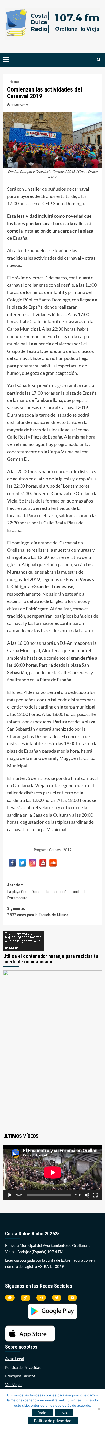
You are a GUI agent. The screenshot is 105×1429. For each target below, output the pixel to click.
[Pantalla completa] (95, 1195)
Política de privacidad (52, 1420)
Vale (42, 1412)
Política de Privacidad (23, 1367)
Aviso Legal (14, 1358)
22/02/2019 (19, 105)
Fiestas (14, 82)
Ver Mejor (13, 1384)
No (64, 1412)
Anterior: (47, 891)
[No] (98, 1408)
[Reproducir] (9, 1195)
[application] (52, 1172)
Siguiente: (37, 912)
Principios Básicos (20, 1376)
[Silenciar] (87, 1195)
